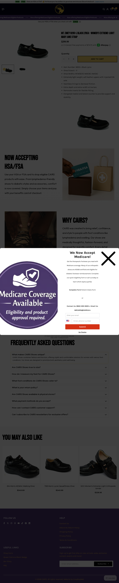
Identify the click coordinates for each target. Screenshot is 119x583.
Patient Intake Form (88, 290)
